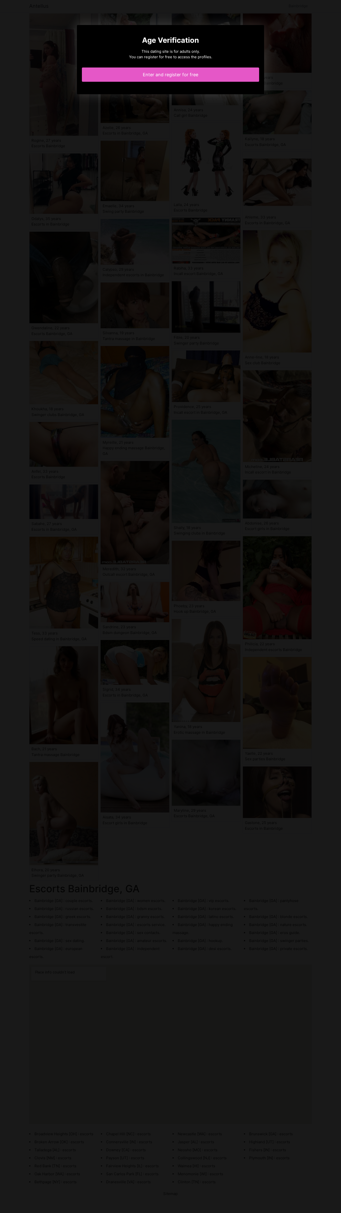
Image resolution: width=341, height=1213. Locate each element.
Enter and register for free (170, 74)
